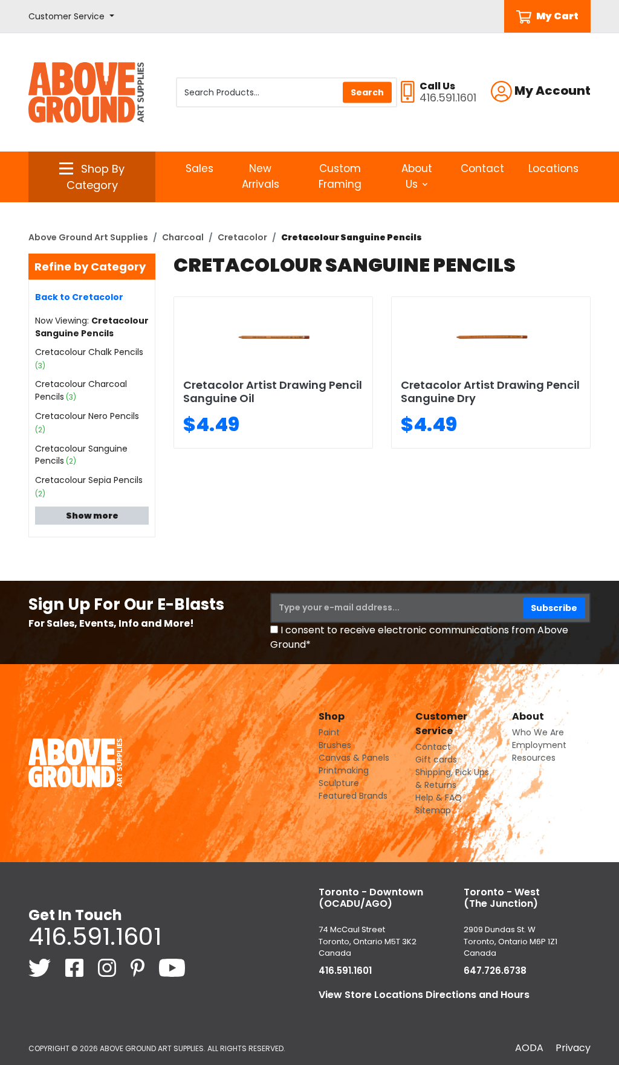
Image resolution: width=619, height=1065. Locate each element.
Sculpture (339, 783)
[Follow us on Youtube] (172, 967)
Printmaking (344, 770)
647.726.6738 (495, 970)
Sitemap (433, 810)
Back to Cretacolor (79, 297)
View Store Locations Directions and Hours (424, 995)
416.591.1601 (94, 936)
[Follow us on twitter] (40, 967)
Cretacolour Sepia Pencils (89, 480)
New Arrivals (260, 176)
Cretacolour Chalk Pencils (89, 352)
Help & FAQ (438, 798)
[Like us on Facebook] (75, 967)
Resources (534, 758)
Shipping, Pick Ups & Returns (452, 778)
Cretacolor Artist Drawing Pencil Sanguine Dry (490, 391)
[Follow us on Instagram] (108, 967)
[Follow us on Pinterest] (139, 967)
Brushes (335, 745)
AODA (529, 1048)
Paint (329, 732)
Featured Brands (353, 796)
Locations (553, 168)
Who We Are (538, 732)
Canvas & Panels (354, 758)
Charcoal (183, 237)
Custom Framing (340, 176)
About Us (416, 176)
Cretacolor (242, 237)
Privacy (573, 1048)
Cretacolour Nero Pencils (87, 416)
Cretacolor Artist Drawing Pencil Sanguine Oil (272, 391)
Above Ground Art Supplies (88, 237)
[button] (71, 16)
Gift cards (436, 759)
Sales (199, 168)
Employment (539, 745)
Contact (482, 168)
